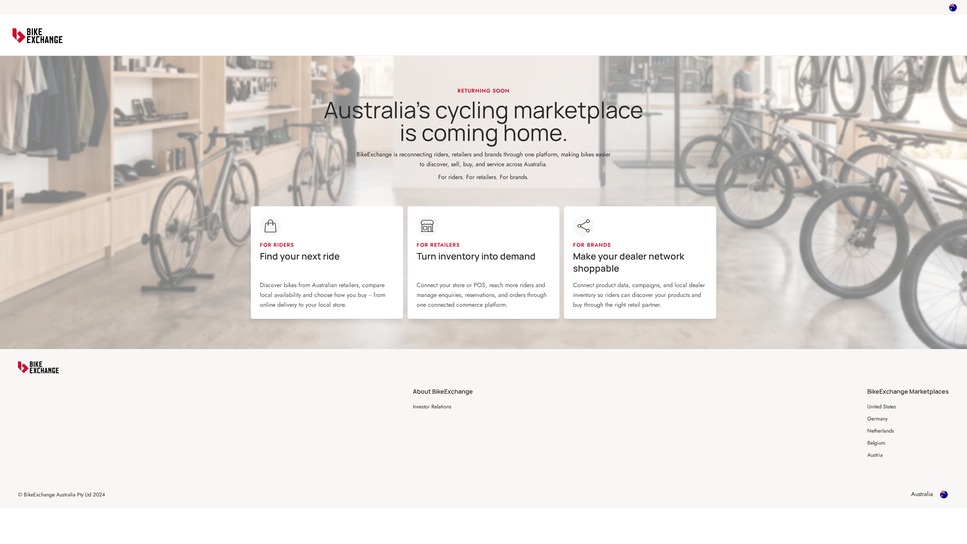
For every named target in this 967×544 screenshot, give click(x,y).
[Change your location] (953, 7)
